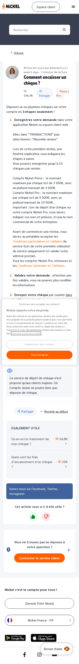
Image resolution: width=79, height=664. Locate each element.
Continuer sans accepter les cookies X (39, 304)
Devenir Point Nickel (39, 603)
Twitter (52, 489)
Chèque (18, 52)
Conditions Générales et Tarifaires (41, 265)
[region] (39, 332)
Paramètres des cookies (39, 344)
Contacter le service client (39, 558)
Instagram (16, 493)
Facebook (38, 489)
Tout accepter (39, 354)
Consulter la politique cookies (26, 333)
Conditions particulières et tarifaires (37, 241)
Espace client (45, 7)
